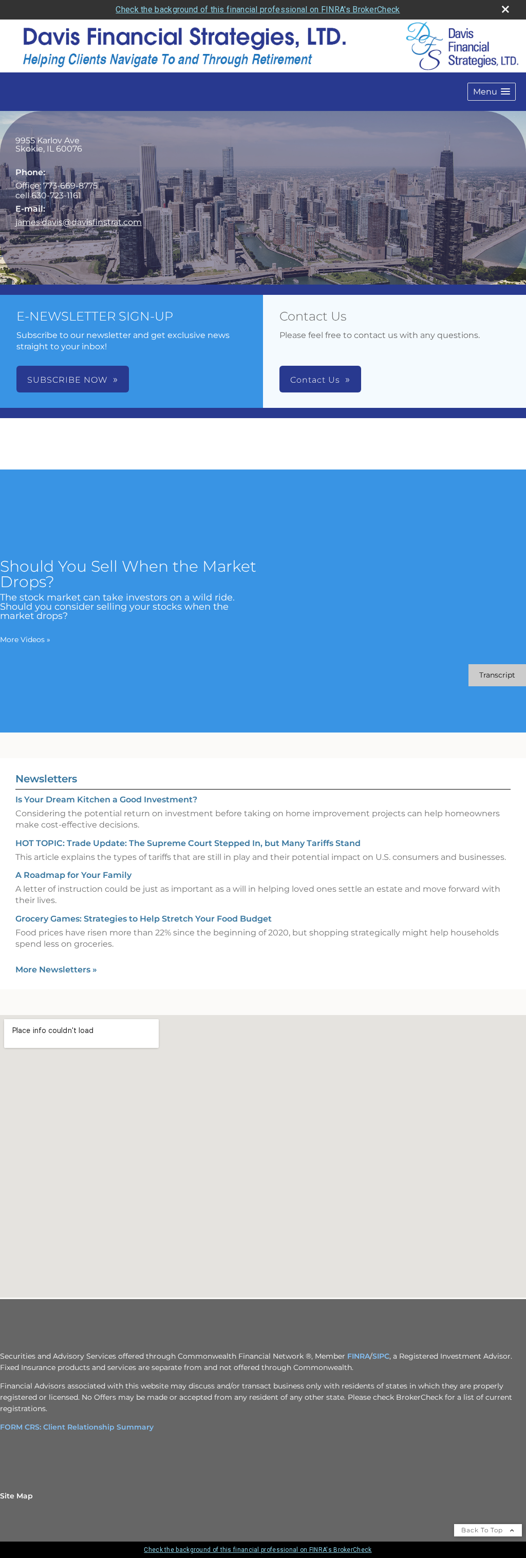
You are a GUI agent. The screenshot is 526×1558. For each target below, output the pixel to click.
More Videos (25, 639)
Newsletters (46, 779)
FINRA (358, 1356)
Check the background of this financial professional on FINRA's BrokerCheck (258, 9)
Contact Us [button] (315, 380)
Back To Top (483, 1530)
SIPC (380, 1356)
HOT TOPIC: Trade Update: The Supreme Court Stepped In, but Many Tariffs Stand (188, 843)
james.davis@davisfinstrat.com (78, 222)
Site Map (16, 1495)
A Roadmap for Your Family (73, 875)
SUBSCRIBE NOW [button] (67, 380)
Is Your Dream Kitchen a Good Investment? (106, 799)
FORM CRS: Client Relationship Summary (77, 1427)
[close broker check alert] (505, 9)
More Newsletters (56, 969)
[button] (491, 92)
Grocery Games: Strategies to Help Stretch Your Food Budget (143, 919)
